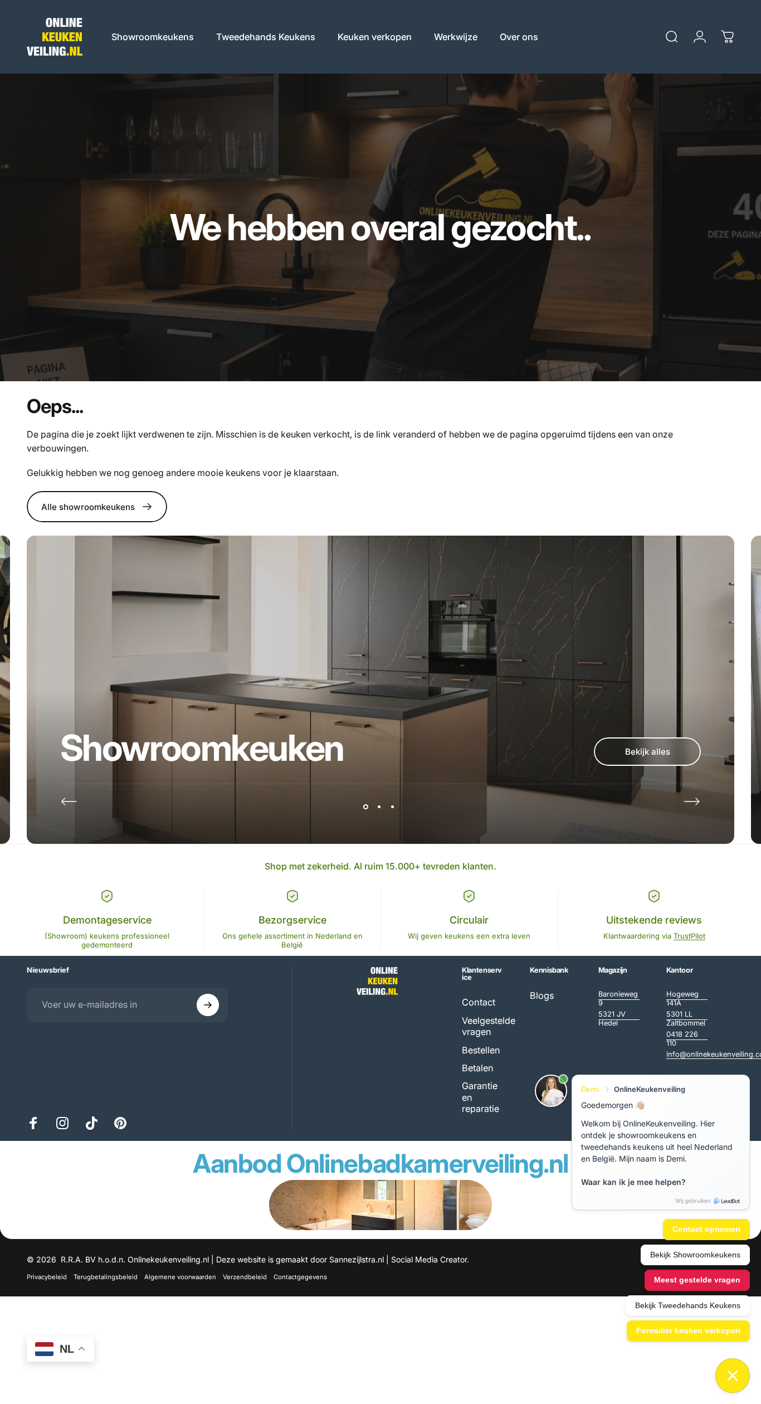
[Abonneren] (208, 1005)
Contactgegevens (300, 1277)
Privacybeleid (47, 1277)
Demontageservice (107, 920)
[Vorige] (69, 801)
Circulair (469, 920)
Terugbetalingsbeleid (106, 1277)
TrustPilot (689, 935)
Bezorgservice (292, 920)
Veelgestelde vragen (488, 1026)
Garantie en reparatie (480, 1097)
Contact (478, 1002)
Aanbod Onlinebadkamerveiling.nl (380, 1163)
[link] (619, 999)
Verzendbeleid (245, 1277)
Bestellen (481, 1050)
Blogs (542, 995)
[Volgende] (692, 801)
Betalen (478, 1067)
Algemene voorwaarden (180, 1277)
